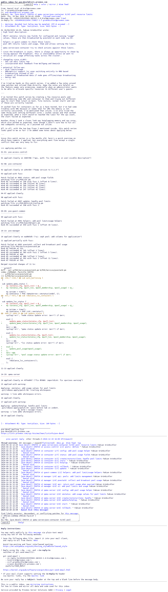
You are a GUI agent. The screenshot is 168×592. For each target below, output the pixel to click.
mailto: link (38, 576)
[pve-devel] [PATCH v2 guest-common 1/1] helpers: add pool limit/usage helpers (61, 472)
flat (44, 443)
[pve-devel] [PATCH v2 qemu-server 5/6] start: (44, 504)
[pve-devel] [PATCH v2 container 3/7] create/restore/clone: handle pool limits (61, 459)
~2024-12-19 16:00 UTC (53, 439)
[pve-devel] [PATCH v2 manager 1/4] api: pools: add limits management (56, 476)
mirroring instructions (42, 584)
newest (68, 439)
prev (8, 439)
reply (21, 439)
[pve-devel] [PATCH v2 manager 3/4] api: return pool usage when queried (57, 484)
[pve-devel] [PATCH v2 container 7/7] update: (44, 469)
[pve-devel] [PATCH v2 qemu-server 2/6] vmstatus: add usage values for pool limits (63, 494)
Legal (68, 590)
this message (71, 513)
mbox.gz (60, 443)
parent (15, 439)
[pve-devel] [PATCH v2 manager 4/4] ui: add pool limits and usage (54, 486)
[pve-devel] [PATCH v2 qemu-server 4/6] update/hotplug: (49, 500)
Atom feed (63, 4)
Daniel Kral (29, 449)
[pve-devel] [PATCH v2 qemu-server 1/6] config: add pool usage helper (56, 490)
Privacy (59, 590)
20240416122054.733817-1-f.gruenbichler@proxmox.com (42, 20)
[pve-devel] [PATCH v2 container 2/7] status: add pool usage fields (55, 455)
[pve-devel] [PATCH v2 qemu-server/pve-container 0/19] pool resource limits (58, 445)
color (43, 4)
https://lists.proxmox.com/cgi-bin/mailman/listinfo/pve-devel (32, 433)
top (79, 443)
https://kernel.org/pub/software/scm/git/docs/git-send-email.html (36, 570)
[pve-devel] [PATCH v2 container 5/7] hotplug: (44, 463)
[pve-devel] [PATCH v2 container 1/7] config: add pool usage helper (55, 451)
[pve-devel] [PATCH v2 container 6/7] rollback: (45, 467)
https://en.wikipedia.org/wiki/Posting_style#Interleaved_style (35, 546)
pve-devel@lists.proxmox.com (19, 12)
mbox (36, 540)
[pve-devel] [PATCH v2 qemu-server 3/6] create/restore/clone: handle (56, 498)
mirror (52, 4)
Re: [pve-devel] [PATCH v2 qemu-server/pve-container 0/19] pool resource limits (51, 14)
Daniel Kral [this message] (34, 510)
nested (50, 443)
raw (63, 18)
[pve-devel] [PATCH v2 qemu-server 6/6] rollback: (46, 508)
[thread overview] (52, 16)
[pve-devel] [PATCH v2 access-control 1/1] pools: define (50, 447)
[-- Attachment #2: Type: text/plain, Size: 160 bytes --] (30, 424)
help (36, 4)
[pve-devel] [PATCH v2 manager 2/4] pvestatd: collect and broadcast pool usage (61, 480)
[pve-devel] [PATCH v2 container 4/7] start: (43, 461)
